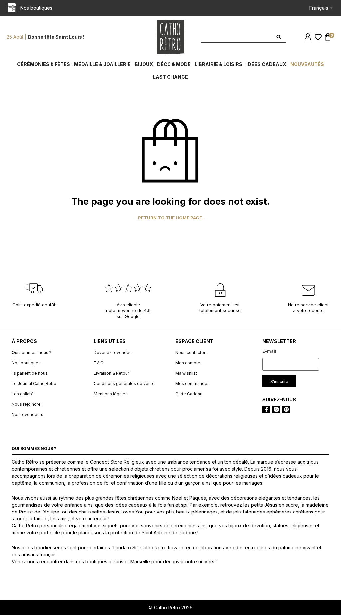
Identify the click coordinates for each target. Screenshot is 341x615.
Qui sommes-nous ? (31, 352)
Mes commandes (192, 383)
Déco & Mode (174, 64)
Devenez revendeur (113, 352)
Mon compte (187, 362)
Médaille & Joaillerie (102, 64)
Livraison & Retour (111, 373)
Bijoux (144, 64)
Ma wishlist (186, 373)
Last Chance (170, 77)
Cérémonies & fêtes (43, 64)
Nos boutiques (26, 362)
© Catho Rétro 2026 (171, 607)
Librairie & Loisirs (218, 64)
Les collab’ (22, 393)
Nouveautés (307, 64)
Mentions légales (111, 393)
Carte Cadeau (188, 393)
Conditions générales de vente (124, 383)
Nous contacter (190, 352)
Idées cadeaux (266, 64)
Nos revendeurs (27, 414)
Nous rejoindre (26, 404)
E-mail (269, 351)
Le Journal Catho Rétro (34, 383)
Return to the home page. (170, 217)
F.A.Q (99, 362)
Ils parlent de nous (30, 373)
